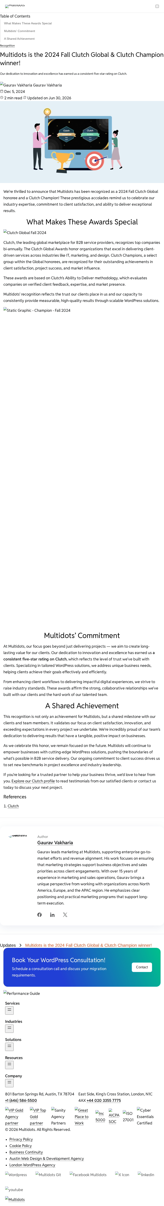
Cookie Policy (20, 1145)
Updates (8, 945)
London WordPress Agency (32, 1165)
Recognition (7, 45)
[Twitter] (65, 915)
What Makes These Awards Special (28, 23)
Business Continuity (26, 1152)
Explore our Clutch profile (33, 781)
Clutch (13, 806)
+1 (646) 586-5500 (21, 1100)
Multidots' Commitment (19, 31)
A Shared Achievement (19, 38)
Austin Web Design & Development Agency (46, 1158)
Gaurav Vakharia (55, 842)
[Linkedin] (52, 915)
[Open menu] (157, 6)
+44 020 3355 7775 (104, 1100)
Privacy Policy (21, 1139)
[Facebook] (39, 915)
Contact (142, 967)
